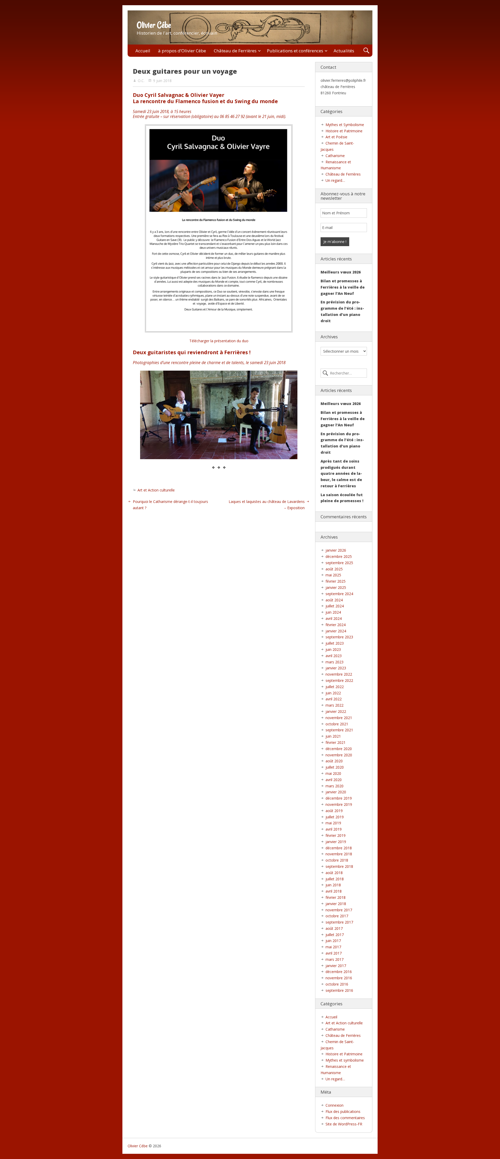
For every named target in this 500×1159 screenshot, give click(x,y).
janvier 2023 (336, 667)
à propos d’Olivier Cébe (182, 51)
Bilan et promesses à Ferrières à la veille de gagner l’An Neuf (343, 287)
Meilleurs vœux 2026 (341, 272)
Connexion (334, 1105)
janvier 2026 (336, 550)
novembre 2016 (339, 977)
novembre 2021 (339, 717)
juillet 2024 (335, 605)
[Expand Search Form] (366, 51)
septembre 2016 (339, 990)
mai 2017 (333, 946)
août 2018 (334, 872)
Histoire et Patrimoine (344, 130)
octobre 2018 (337, 860)
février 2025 (336, 581)
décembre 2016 (339, 971)
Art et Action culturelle (156, 490)
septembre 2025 (339, 562)
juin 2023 (333, 649)
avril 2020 (334, 779)
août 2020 (334, 760)
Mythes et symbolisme (345, 1060)
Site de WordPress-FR (344, 1123)
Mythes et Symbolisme (345, 124)
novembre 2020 (339, 754)
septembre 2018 (339, 866)
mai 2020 (333, 773)
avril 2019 (334, 829)
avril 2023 (334, 655)
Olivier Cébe (154, 25)
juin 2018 (333, 884)
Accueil (142, 51)
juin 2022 (333, 692)
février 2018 (336, 897)
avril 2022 (334, 698)
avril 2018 (334, 891)
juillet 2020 (335, 767)
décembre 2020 (339, 748)
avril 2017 (334, 953)
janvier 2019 (336, 841)
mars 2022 (334, 705)
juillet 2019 (335, 816)
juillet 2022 (335, 686)
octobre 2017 (337, 915)
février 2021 (336, 742)
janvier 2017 (336, 965)
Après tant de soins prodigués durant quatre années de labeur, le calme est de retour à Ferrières (341, 473)
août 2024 (334, 599)
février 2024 (336, 624)
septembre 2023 (339, 636)
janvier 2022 (336, 711)
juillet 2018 (335, 878)
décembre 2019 (339, 798)
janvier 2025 (336, 587)
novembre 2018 (339, 853)
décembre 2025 (339, 556)
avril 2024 (334, 618)
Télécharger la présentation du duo (218, 340)
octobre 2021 (337, 723)
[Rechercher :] (344, 373)
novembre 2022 (339, 674)
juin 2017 (333, 940)
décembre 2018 (339, 847)
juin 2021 (333, 736)
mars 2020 (334, 785)
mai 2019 (333, 822)
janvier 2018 (336, 903)
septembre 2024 (339, 593)
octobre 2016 (337, 984)
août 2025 (334, 568)
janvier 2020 (336, 791)
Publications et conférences (295, 51)
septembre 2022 (339, 680)
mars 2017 (334, 959)
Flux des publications (343, 1111)
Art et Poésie (336, 136)
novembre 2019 (339, 804)
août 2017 (334, 928)
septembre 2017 (339, 922)
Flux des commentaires (345, 1117)
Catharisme (335, 155)
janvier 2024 (336, 630)
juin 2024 (333, 612)
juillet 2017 (335, 934)
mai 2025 (333, 574)
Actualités (344, 51)
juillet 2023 (335, 643)
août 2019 (334, 810)
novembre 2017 (339, 909)
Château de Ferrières (235, 51)
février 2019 (336, 835)
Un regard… (335, 180)
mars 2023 (334, 661)
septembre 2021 (339, 729)
